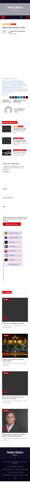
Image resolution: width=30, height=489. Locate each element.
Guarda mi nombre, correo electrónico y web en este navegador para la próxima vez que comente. (15, 218)
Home (8, 466)
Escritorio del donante (12, 472)
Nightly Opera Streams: (19, 101)
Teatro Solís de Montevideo (19, 154)
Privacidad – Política (18, 475)
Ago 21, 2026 (16, 131)
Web (4, 206)
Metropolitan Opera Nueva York (16, 31)
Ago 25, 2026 (7, 326)
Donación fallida (24, 469)
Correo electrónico (8, 198)
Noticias (6, 299)
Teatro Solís (17, 150)
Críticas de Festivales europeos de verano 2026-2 (13, 360)
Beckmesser (16, 363)
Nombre (5, 189)
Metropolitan (6, 24)
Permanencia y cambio (19, 152)
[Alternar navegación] (21, 17)
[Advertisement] (15, 57)
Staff (15, 478)
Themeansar (15, 463)
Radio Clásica (15, 7)
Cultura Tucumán (18, 326)
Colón (15, 126)
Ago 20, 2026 (16, 153)
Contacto (17, 469)
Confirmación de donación (8, 469)
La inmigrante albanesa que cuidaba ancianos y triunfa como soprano (20, 141)
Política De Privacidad (7, 475)
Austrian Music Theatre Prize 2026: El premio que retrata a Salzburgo (14, 435)
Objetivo (21, 472)
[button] (24, 17)
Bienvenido (20, 466)
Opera (15, 138)
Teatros (13, 24)
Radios (26, 475)
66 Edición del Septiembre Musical (13, 323)
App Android (14, 466)
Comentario (6, 171)
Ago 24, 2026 (7, 401)
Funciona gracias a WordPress (10, 461)
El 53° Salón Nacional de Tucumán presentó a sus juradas (13, 397)
